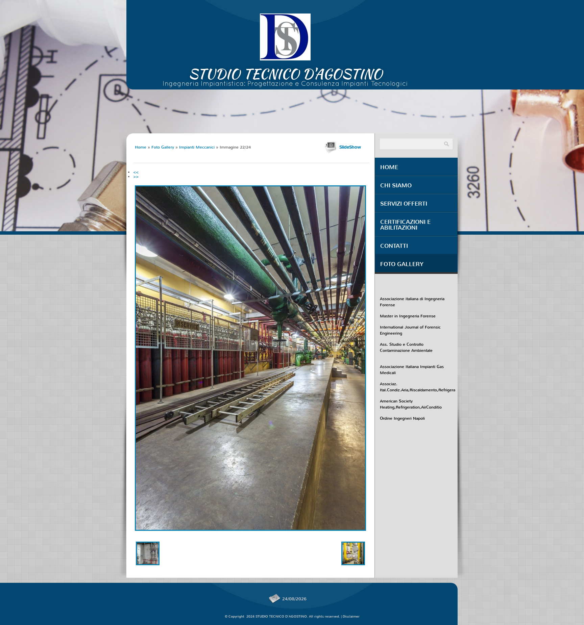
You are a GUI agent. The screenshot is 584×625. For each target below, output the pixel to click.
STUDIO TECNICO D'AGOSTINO (285, 74)
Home (140, 147)
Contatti (394, 246)
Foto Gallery (162, 147)
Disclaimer (351, 616)
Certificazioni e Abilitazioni (405, 225)
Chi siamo (396, 185)
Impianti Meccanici (197, 147)
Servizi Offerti (403, 204)
